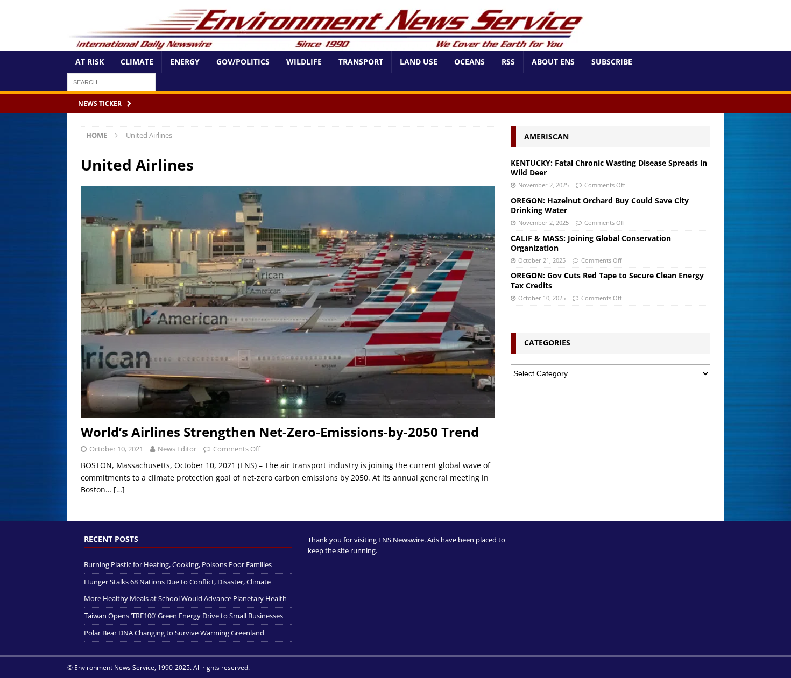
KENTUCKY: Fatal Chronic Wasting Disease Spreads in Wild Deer (609, 168)
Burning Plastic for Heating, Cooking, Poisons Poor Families (178, 564)
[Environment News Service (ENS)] (328, 44)
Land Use (418, 61)
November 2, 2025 (543, 185)
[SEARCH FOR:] (111, 81)
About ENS (553, 61)
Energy (185, 61)
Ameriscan (546, 136)
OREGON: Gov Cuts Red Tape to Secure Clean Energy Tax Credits (607, 280)
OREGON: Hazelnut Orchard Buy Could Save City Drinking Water (600, 205)
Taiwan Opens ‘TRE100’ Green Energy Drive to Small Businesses (183, 615)
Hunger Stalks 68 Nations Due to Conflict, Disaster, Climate (177, 582)
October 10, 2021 (116, 449)
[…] (119, 489)
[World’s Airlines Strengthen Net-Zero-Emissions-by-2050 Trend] (288, 302)
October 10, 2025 (542, 298)
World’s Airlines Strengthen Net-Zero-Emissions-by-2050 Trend (280, 432)
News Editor (177, 449)
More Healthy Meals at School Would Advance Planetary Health (185, 598)
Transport (360, 61)
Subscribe (611, 61)
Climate (137, 61)
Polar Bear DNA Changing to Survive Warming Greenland (174, 633)
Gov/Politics (243, 61)
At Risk (89, 61)
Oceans (469, 61)
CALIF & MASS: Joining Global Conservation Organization (591, 243)
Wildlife (304, 61)
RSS (508, 61)
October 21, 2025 (542, 260)
